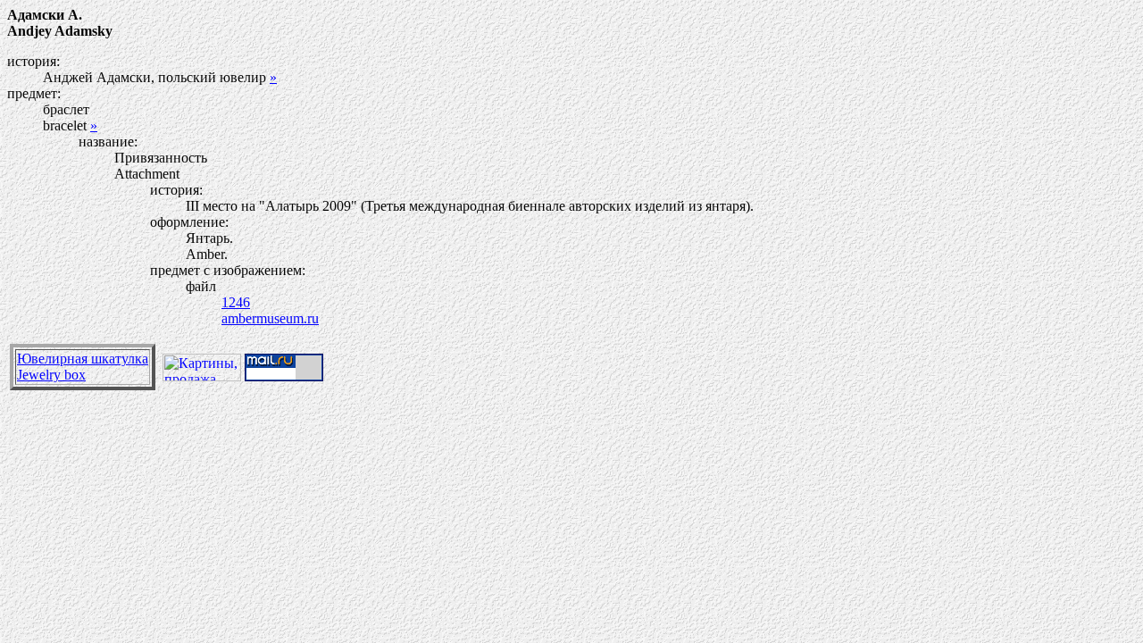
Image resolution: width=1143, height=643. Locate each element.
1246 (235, 302)
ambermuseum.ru (270, 318)
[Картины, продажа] (202, 376)
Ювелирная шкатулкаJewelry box (82, 366)
